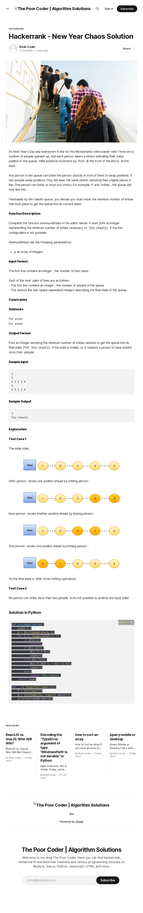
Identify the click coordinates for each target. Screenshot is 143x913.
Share (126, 48)
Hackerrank (16, 28)
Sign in (109, 8)
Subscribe (127, 8)
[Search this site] (97, 8)
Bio (72, 814)
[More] (7, 8)
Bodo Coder (28, 47)
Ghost (79, 821)
